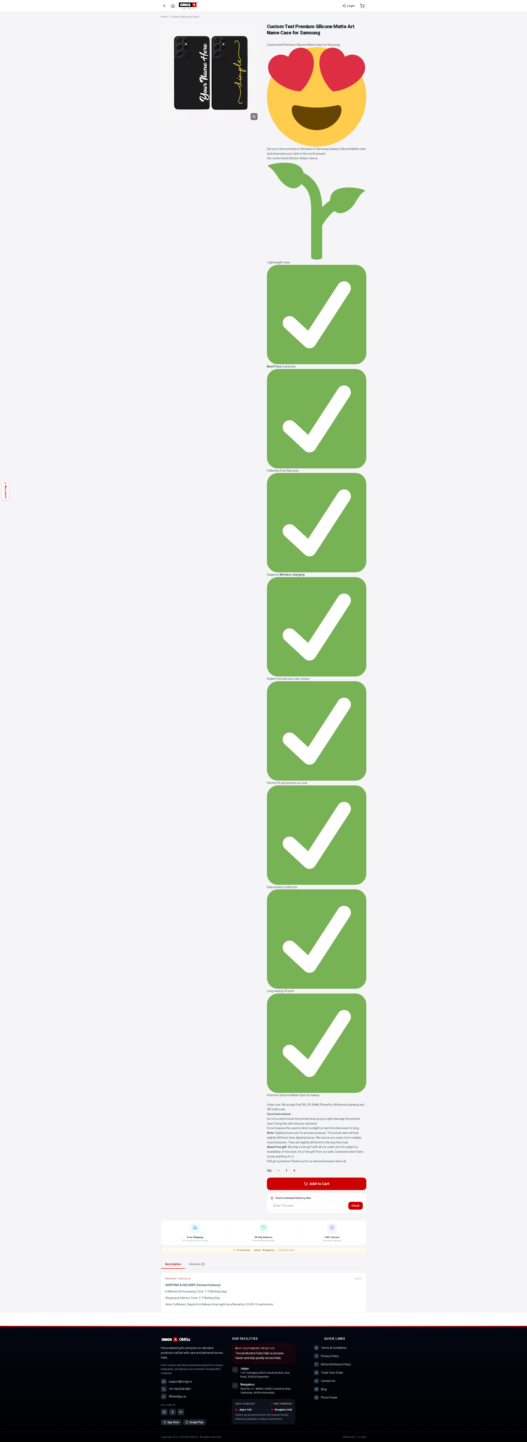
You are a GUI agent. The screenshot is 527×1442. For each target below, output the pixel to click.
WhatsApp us (177, 1396)
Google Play (196, 1422)
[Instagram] (164, 1412)
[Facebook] (172, 1412)
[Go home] (173, 6)
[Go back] (164, 6)
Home (164, 16)
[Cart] (362, 6)
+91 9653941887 (180, 1389)
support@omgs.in (180, 1381)
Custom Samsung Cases (184, 16)
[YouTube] (180, 1412)
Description (173, 1264)
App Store (173, 1422)
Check (355, 1205)
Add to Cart (319, 1184)
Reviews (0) (197, 1264)
